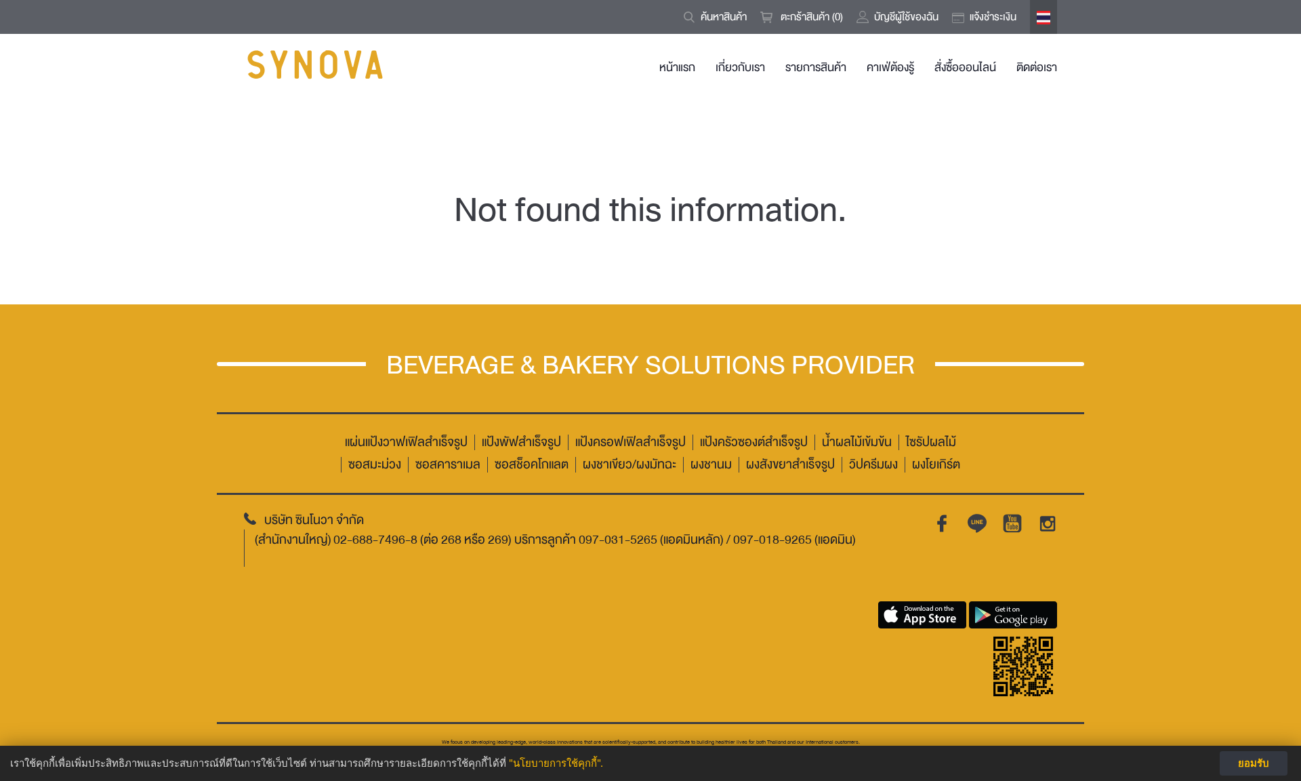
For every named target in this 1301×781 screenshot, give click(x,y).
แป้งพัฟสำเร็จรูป (521, 442)
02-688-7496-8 (375, 539)
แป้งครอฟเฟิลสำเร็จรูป (630, 442)
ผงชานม (711, 465)
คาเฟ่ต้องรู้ (890, 67)
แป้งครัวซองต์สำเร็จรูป (754, 442)
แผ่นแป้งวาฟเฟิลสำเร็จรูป (406, 442)
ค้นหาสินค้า (724, 17)
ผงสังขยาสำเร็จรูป (790, 465)
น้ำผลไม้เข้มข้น (857, 442)
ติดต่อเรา (1036, 67)
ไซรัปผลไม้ (931, 442)
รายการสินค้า (815, 67)
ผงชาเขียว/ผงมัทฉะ (629, 465)
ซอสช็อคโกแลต (532, 465)
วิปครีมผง (873, 465)
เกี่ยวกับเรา (740, 67)
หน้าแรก (677, 67)
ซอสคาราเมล (447, 465)
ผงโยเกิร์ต (936, 465)
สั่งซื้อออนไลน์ (965, 67)
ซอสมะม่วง (374, 465)
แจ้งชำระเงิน (993, 17)
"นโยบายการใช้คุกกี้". (556, 763)
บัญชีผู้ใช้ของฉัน (906, 17)
